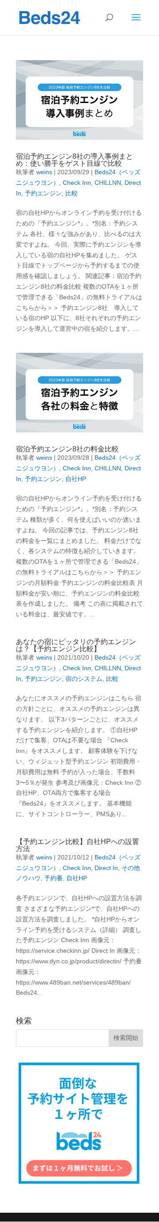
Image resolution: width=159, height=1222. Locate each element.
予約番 (53, 878)
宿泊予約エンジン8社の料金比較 (67, 449)
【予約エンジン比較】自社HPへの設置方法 (77, 845)
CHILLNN (108, 182)
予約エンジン (43, 193)
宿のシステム (83, 678)
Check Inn (77, 182)
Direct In (106, 867)
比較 (71, 193)
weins (44, 172)
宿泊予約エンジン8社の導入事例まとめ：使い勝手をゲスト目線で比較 (74, 160)
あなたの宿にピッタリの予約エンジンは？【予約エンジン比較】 (76, 645)
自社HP (75, 478)
